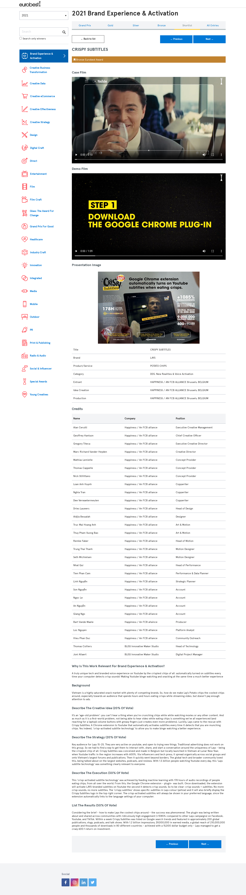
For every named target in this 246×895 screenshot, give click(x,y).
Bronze (162, 25)
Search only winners (34, 38)
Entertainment (38, 173)
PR (31, 329)
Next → (209, 39)
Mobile (34, 304)
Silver (136, 25)
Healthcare (36, 239)
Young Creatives (39, 394)
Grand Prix (85, 25)
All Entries (213, 25)
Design (33, 135)
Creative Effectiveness (43, 109)
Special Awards (38, 381)
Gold (110, 25)
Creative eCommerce (42, 96)
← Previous (176, 39)
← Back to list (88, 38)
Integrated (36, 278)
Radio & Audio (38, 355)
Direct (33, 160)
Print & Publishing (40, 342)
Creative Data (37, 83)
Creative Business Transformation (40, 70)
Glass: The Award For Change (42, 213)
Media (33, 291)
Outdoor (34, 316)
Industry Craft (38, 252)
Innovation (36, 265)
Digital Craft (37, 147)
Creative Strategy (40, 122)
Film (32, 186)
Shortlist (187, 25)
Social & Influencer (41, 368)
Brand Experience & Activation (41, 56)
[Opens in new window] (66, 882)
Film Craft (36, 199)
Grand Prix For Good (41, 226)
